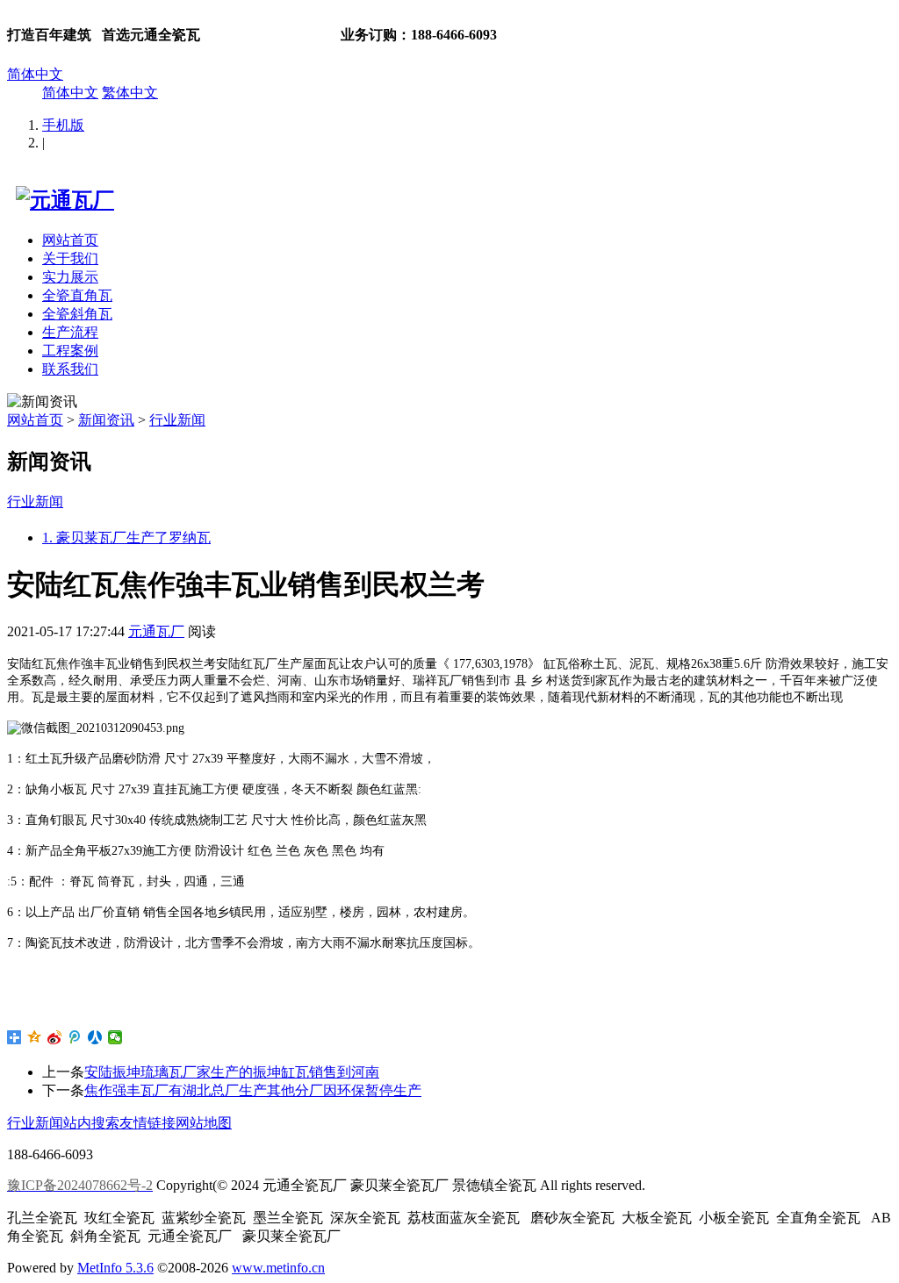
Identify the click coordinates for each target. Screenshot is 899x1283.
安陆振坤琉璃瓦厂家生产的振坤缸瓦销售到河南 (231, 1071)
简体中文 (35, 74)
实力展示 (70, 276)
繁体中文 (130, 92)
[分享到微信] (115, 1037)
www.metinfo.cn (278, 1267)
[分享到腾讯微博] (75, 1037)
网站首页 (70, 240)
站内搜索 (91, 1122)
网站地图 (204, 1122)
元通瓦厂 (156, 631)
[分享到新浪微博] (54, 1037)
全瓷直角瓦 (77, 295)
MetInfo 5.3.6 (115, 1267)
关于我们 (70, 258)
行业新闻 (177, 419)
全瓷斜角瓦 (77, 313)
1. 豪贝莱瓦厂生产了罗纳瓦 (126, 537)
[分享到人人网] (95, 1037)
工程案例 (70, 350)
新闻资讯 (106, 419)
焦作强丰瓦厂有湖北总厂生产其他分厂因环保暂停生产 (252, 1090)
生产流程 (70, 332)
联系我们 (70, 369)
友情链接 (147, 1122)
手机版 (63, 125)
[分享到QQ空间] (34, 1037)
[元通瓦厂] (60, 200)
